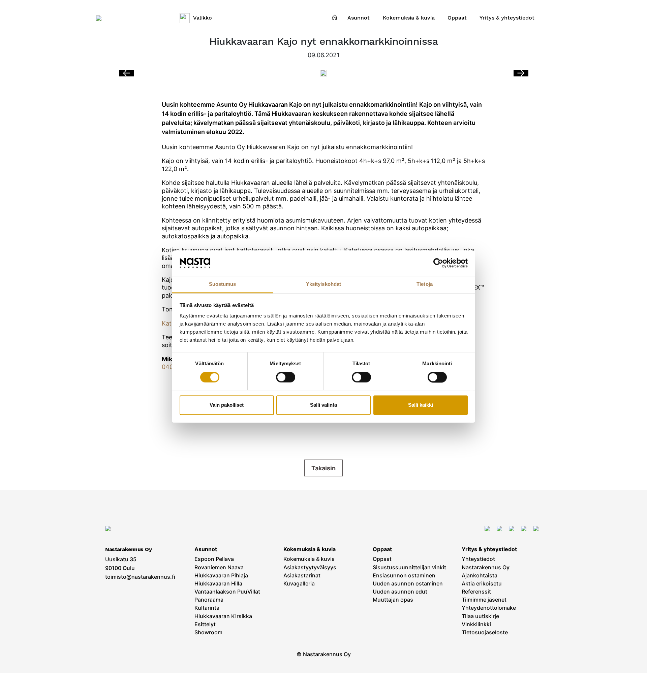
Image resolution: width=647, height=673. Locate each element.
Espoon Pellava (214, 559)
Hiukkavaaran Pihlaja (221, 575)
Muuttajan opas (393, 600)
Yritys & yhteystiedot (489, 549)
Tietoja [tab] (425, 284)
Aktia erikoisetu (482, 583)
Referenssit (476, 591)
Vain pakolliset (227, 405)
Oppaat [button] (457, 17)
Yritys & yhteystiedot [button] (507, 17)
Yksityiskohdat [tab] (323, 284)
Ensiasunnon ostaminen (404, 575)
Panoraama (208, 600)
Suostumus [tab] (222, 284)
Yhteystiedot (478, 559)
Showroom (208, 632)
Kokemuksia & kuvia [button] (409, 17)
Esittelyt (205, 624)
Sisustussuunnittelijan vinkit (409, 567)
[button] (521, 73)
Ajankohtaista (479, 575)
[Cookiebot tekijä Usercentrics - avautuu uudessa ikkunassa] (438, 263)
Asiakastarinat (301, 575)
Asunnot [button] (358, 17)
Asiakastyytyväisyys (309, 567)
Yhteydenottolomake (489, 608)
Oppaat (382, 549)
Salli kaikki (420, 405)
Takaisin (323, 468)
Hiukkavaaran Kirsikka (223, 616)
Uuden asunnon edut (400, 591)
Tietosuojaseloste (485, 632)
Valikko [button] (202, 17)
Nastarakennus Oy (486, 567)
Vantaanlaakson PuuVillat (227, 591)
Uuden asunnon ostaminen (408, 583)
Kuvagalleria (299, 583)
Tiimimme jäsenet (484, 600)
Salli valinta (323, 405)
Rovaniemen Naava (219, 567)
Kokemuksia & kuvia (309, 549)
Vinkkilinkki (476, 624)
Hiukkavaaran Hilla (218, 583)
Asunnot (205, 549)
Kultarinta (206, 608)
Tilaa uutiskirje (480, 616)
